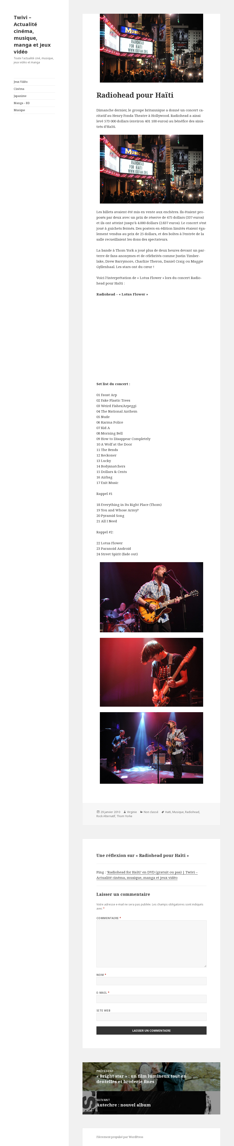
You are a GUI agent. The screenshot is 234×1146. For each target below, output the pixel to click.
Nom (101, 975)
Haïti (168, 812)
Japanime (20, 96)
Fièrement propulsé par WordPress (119, 1137)
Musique (19, 110)
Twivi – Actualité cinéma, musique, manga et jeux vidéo (32, 34)
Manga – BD (22, 103)
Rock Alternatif (105, 816)
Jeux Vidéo (21, 82)
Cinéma (19, 89)
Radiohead (192, 812)
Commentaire (108, 918)
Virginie (132, 812)
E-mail (103, 993)
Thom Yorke (124, 816)
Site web (103, 1010)
